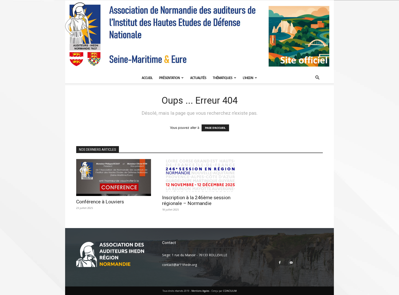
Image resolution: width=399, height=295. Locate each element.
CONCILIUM (230, 290)
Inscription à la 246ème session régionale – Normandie (196, 200)
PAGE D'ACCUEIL (215, 127)
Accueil (147, 77)
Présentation (169, 77)
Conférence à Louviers (100, 202)
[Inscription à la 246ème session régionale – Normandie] (199, 175)
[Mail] (291, 262)
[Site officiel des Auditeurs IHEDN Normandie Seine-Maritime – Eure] (199, 36)
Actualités (198, 77)
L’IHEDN (248, 77)
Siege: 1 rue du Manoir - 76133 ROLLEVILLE (194, 255)
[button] (317, 78)
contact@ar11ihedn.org (179, 264)
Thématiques (223, 77)
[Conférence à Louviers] (113, 177)
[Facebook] (279, 262)
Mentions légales (200, 290)
